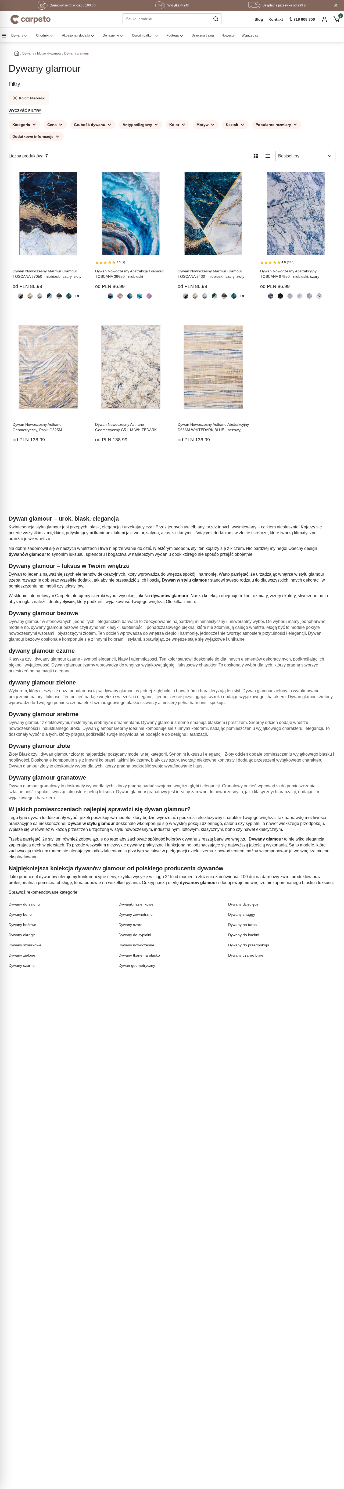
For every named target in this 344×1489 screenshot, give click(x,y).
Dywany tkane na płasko (139, 955)
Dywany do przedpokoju (248, 945)
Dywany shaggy (241, 914)
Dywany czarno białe (245, 955)
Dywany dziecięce (243, 904)
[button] (215, 18)
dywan (69, 602)
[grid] (256, 156)
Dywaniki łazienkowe (136, 904)
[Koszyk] (336, 19)
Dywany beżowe (22, 924)
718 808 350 (304, 19)
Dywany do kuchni (243, 935)
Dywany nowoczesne (136, 945)
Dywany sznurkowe (25, 945)
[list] (268, 156)
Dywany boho (20, 914)
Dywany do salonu (24, 904)
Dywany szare (130, 924)
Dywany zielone (22, 955)
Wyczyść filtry (25, 111)
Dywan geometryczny (137, 965)
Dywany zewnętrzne (136, 914)
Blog (259, 19)
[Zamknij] (336, 5)
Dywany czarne (22, 965)
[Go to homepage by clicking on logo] (30, 19)
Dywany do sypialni (135, 935)
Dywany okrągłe (22, 935)
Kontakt (275, 19)
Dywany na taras (242, 924)
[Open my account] (324, 19)
